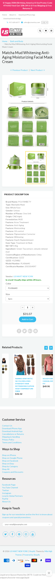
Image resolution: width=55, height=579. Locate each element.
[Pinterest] (19, 534)
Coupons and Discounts (12, 472)
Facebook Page (9, 485)
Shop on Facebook (10, 461)
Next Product (37, 70)
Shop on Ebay (8, 463)
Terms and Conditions (12, 442)
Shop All (5, 469)
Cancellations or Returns (13, 434)
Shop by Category (10, 466)
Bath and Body (16, 41)
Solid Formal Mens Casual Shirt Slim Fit (42, 381)
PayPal (5, 499)
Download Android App (12, 19)
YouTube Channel (10, 487)
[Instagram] (26, 534)
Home (4, 15)
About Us (12, 15)
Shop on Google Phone (12, 458)
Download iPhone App (27, 15)
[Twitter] (5, 534)
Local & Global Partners (12, 496)
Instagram (6, 493)
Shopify (32, 551)
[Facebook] (12, 534)
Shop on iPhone (9, 455)
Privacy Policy (8, 439)
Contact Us (7, 425)
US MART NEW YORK (23, 276)
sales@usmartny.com (32, 22)
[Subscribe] (49, 524)
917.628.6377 (14, 22)
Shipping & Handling (11, 437)
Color (8, 283)
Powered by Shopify (31, 555)
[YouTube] (32, 534)
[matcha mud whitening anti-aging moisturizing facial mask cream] (27, 113)
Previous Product (20, 70)
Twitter (5, 490)
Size (8, 294)
